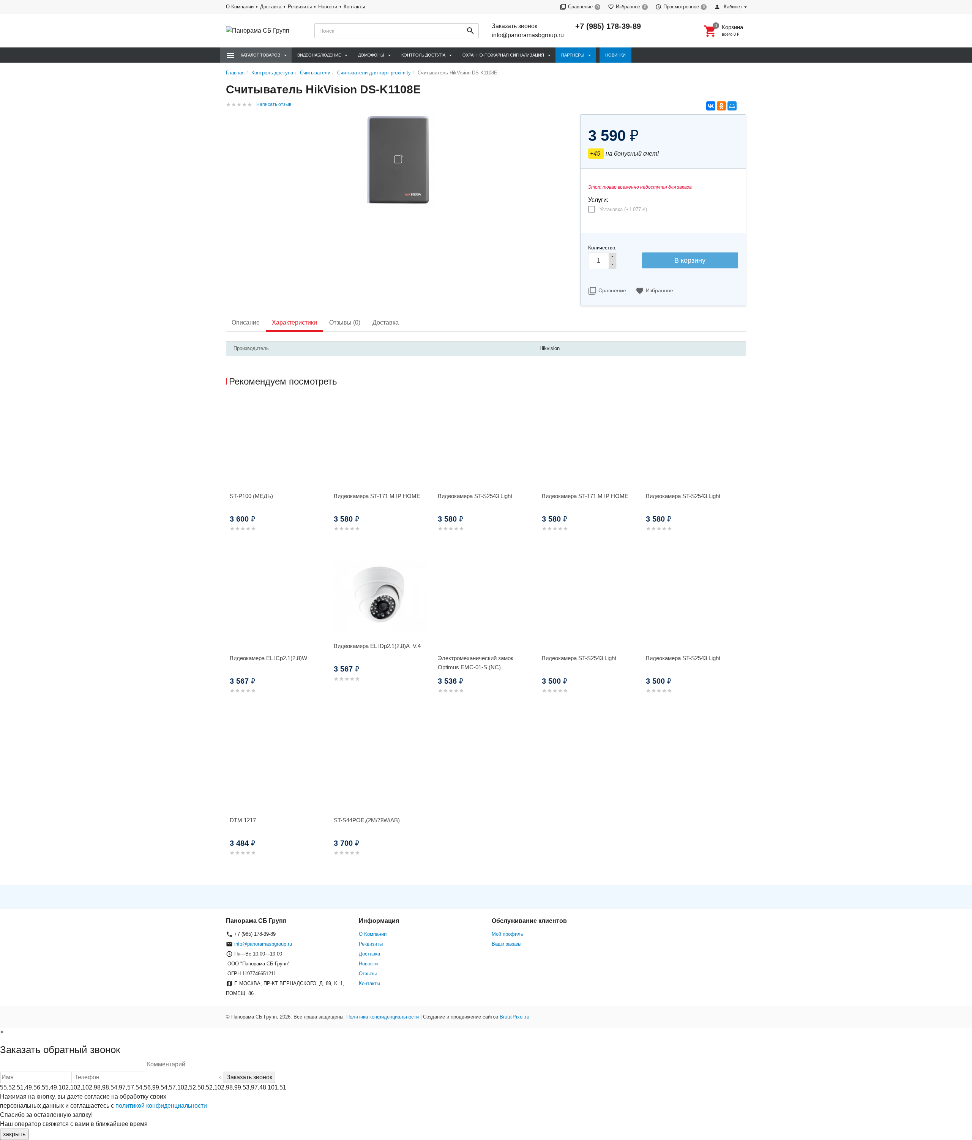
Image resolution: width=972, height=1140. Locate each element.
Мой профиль (507, 934)
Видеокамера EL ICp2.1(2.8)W (268, 658)
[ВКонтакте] (710, 105)
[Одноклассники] (721, 105)
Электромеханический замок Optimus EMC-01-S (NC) (475, 662)
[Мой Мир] (732, 105)
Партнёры (572, 55)
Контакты (354, 6)
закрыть (14, 1134)
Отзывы (368, 973)
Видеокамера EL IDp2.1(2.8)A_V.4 (377, 646)
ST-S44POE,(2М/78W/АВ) (367, 820)
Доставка (270, 6)
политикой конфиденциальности (161, 1105)
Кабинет (732, 6)
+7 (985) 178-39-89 (608, 26)
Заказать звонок (514, 26)
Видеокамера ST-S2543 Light (475, 496)
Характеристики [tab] (294, 322)
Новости (327, 6)
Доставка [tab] (385, 322)
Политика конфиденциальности (382, 1017)
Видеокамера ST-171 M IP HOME (377, 496)
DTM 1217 (243, 820)
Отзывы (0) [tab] (344, 322)
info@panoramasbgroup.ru (528, 35)
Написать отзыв (273, 104)
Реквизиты (300, 6)
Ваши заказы (506, 944)
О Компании (240, 6)
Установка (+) (623, 209)
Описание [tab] (246, 322)
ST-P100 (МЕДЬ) (251, 496)
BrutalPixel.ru (514, 1017)
